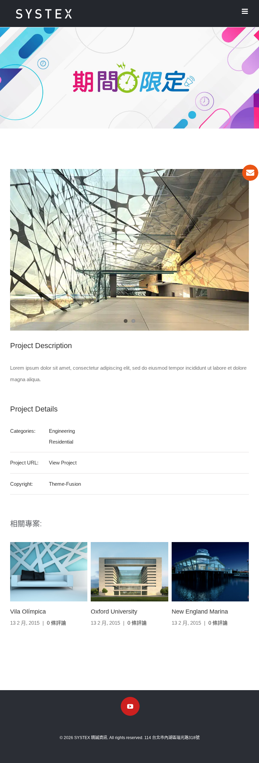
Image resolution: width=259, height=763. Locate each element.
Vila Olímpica (28, 611)
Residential (61, 442)
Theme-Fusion (65, 484)
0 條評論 (56, 623)
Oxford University (114, 611)
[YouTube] (130, 706)
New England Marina (200, 611)
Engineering (62, 431)
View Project (63, 462)
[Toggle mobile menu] (245, 11)
